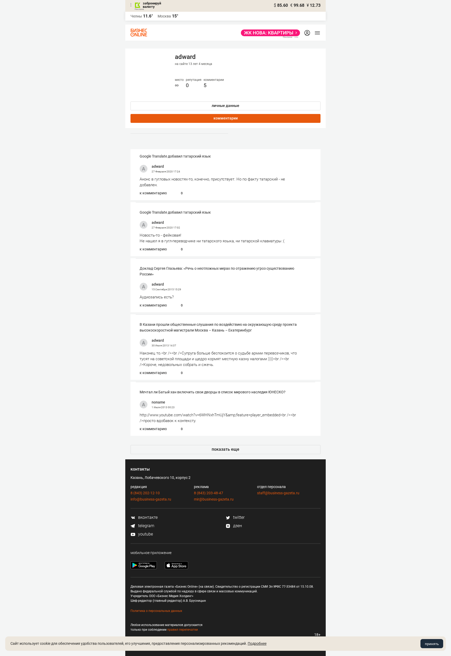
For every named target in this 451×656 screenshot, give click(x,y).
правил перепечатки (182, 629)
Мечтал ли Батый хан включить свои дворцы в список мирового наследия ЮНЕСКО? (213, 392)
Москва (164, 16)
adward (158, 166)
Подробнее (257, 643)
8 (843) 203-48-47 (208, 493)
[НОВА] (269, 32)
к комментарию (153, 193)
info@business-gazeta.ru (150, 499)
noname (158, 402)
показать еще (225, 449)
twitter (238, 517)
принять (432, 644)
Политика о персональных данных (156, 611)
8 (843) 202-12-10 (145, 493)
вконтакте (147, 517)
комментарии (225, 118)
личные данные (225, 106)
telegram (145, 525)
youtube (145, 534)
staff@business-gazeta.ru (278, 493)
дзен (237, 525)
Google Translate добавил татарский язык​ (175, 156)
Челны (136, 16)
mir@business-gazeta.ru (214, 499)
